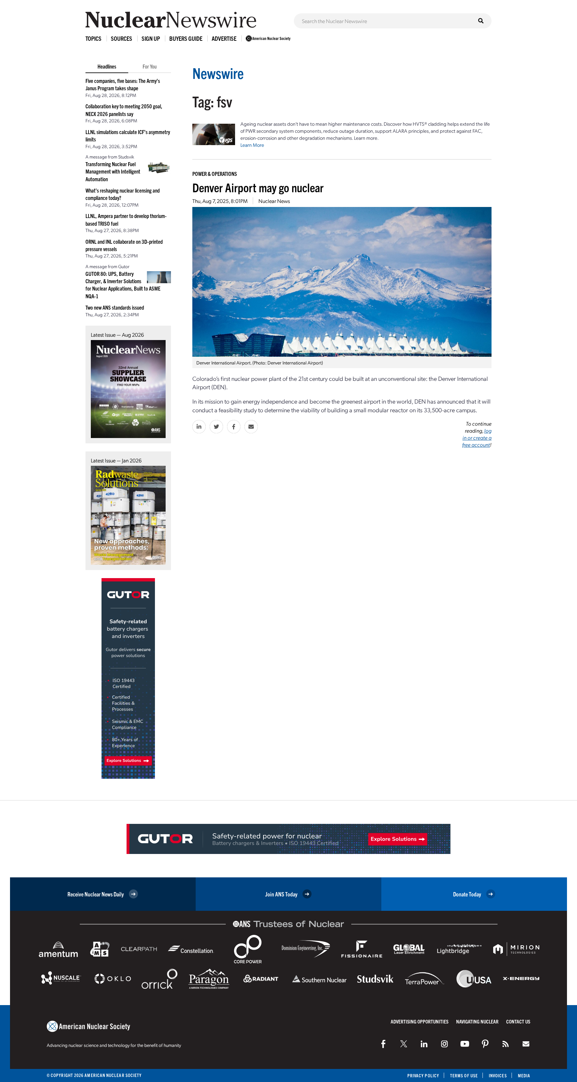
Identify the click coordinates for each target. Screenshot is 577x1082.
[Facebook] (383, 1044)
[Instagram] (444, 1044)
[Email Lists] (526, 1044)
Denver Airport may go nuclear (258, 187)
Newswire (218, 73)
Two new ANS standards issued (114, 307)
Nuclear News (274, 200)
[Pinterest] (485, 1044)
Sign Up (151, 38)
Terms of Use (464, 1075)
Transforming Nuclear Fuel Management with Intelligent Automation (112, 171)
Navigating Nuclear (477, 1021)
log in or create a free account (477, 437)
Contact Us (518, 1021)
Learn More (252, 144)
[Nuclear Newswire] (505, 1044)
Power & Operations (214, 173)
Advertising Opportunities (419, 1021)
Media (524, 1075)
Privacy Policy (423, 1075)
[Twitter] (403, 1044)
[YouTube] (464, 1044)
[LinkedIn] (424, 1044)
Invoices (498, 1075)
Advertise (224, 38)
